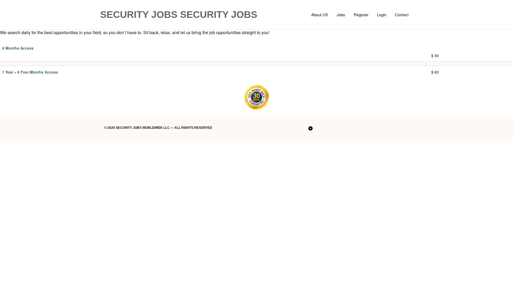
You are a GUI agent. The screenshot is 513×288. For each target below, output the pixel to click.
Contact (402, 14)
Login (381, 14)
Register (361, 14)
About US (319, 14)
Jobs (341, 14)
